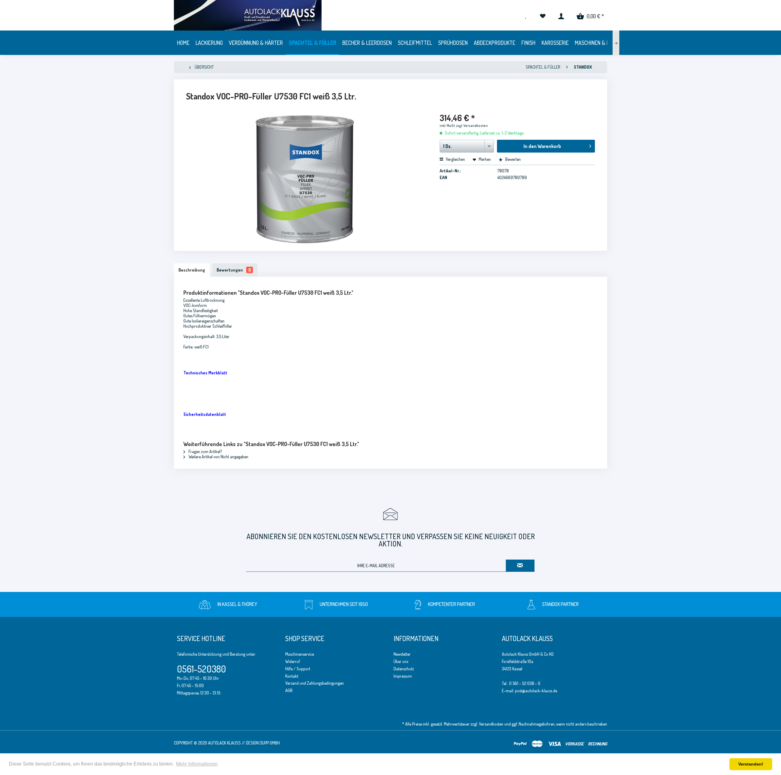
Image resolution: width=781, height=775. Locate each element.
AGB (289, 690)
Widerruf (292, 661)
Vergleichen (455, 159)
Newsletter (402, 654)
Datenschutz (404, 668)
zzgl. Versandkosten (472, 125)
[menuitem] (542, 15)
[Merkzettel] (542, 15)
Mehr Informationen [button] (197, 763)
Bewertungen (234, 269)
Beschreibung (191, 269)
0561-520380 (201, 669)
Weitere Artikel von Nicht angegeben (218, 456)
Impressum (403, 676)
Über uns (401, 661)
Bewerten (512, 159)
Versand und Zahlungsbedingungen (314, 683)
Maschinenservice (299, 654)
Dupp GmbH (270, 742)
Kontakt (291, 676)
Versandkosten (491, 723)
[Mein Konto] (561, 15)
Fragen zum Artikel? (205, 451)
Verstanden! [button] (750, 764)
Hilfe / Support (297, 668)
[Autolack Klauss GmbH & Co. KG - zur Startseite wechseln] (349, 15)
